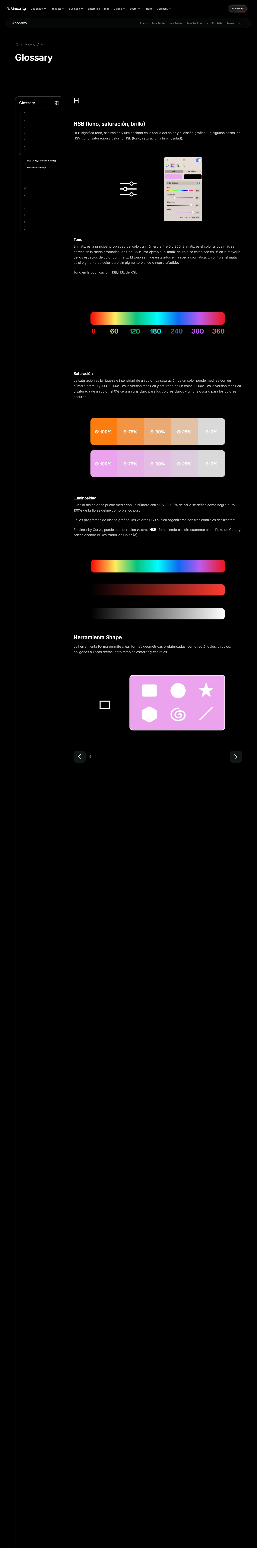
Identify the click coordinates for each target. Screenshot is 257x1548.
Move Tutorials (176, 23)
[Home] (16, 9)
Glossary (230, 23)
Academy (19, 23)
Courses (144, 23)
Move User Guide (214, 23)
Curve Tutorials (158, 23)
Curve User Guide (194, 23)
